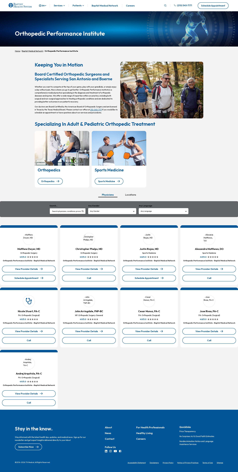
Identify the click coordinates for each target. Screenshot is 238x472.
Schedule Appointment (213, 5)
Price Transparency (187, 431)
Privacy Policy (168, 463)
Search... (54, 205)
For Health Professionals (150, 427)
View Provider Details (26, 270)
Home (17, 51)
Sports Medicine (106, 181)
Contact (109, 438)
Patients (77, 5)
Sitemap (220, 463)
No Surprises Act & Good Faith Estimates (196, 436)
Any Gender (95, 211)
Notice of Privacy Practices (187, 463)
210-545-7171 (96, 109)
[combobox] (68, 211)
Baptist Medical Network (105, 5)
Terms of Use (207, 463)
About (108, 427)
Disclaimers (154, 463)
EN (43, 5)
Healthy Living (144, 433)
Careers (130, 5)
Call (95, 279)
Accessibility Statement (137, 463)
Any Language (146, 211)
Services (58, 5)
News (108, 433)
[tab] (107, 194)
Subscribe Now (26, 446)
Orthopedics (47, 181)
